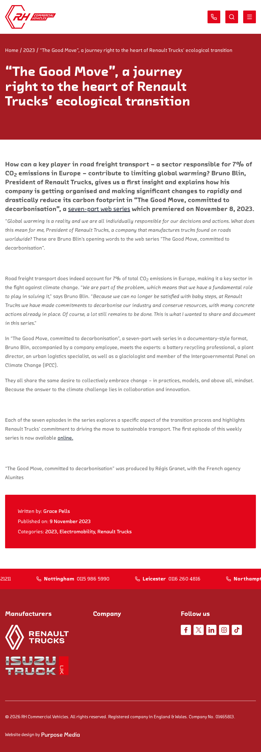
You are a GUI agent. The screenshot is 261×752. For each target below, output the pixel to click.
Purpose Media (60, 735)
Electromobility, (78, 531)
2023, (52, 531)
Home (11, 50)
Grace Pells (56, 511)
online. (65, 438)
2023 (29, 50)
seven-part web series (99, 209)
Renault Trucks (114, 531)
